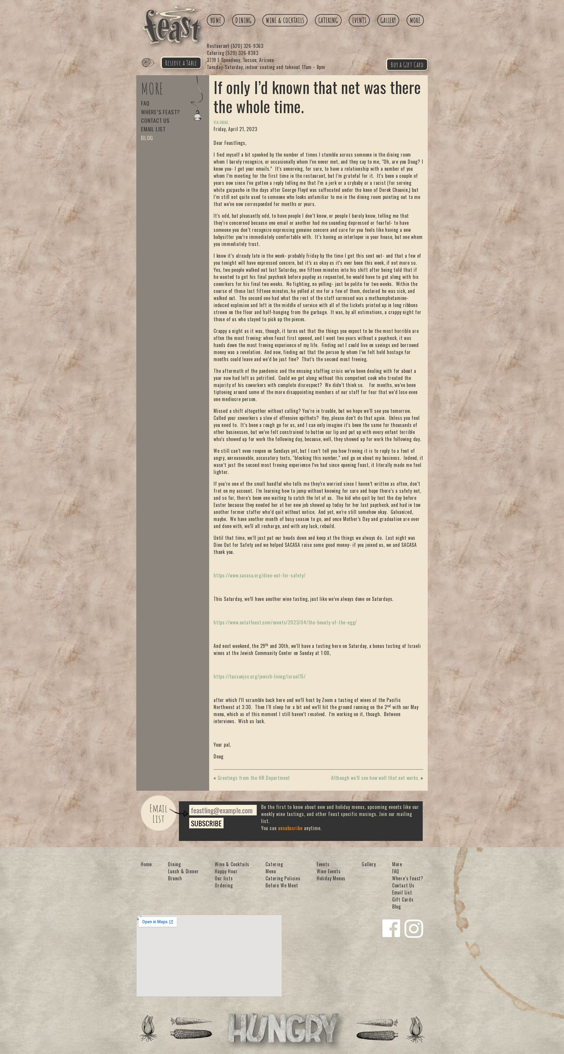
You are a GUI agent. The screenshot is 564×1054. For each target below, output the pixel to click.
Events (359, 20)
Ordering (224, 885)
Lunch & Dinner (183, 871)
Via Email (221, 122)
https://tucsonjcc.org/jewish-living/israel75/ (260, 676)
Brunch (175, 878)
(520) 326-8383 (232, 52)
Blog (147, 137)
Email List (153, 128)
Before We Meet (282, 885)
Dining (243, 20)
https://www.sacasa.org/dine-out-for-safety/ (260, 575)
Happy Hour (226, 871)
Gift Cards (403, 899)
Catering (328, 20)
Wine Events (329, 871)
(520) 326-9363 (235, 45)
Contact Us (155, 120)
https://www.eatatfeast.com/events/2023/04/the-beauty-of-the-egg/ (285, 622)
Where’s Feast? (160, 111)
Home (215, 20)
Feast (151, 69)
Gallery (388, 20)
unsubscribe (290, 828)
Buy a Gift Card (407, 64)
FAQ (145, 103)
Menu (271, 871)
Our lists (224, 878)
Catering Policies (283, 878)
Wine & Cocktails (285, 20)
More (415, 20)
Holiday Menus (331, 878)
